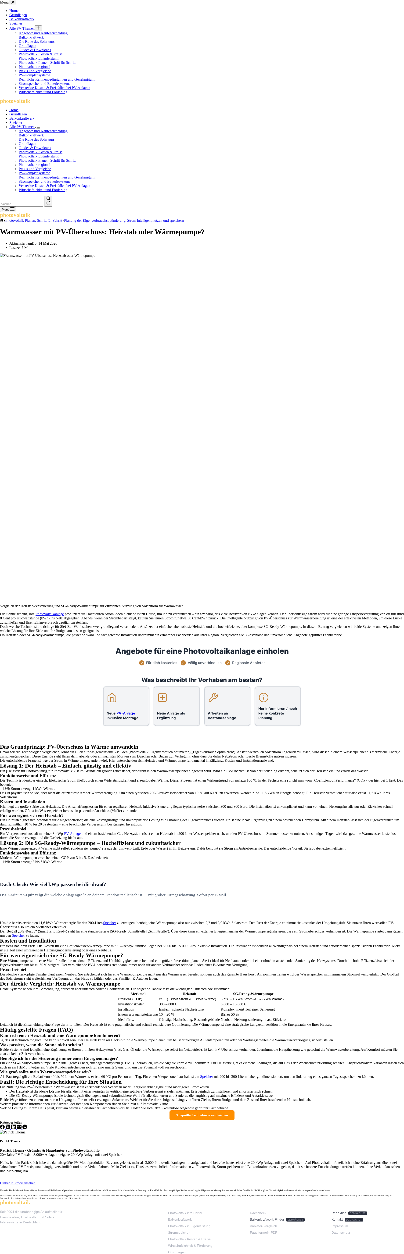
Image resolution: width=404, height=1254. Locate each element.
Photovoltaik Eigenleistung (38, 156)
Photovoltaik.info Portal (185, 1213)
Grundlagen (18, 114)
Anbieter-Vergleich (263, 1226)
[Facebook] (3, 1128)
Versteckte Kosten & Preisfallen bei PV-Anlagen (54, 186)
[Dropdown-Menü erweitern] (38, 128)
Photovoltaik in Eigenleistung (189, 1226)
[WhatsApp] (24, 1128)
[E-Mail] (19, 1128)
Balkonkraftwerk (21, 118)
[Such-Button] (48, 201)
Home (13, 110)
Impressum (340, 1226)
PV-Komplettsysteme (34, 173)
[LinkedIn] (14, 1128)
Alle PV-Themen (22, 127)
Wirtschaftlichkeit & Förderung (190, 1245)
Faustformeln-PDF (263, 1232)
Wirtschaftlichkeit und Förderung (43, 190)
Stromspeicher (179, 1232)
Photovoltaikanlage (50, 614)
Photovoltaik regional (34, 165)
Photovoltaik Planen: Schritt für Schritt (47, 160)
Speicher (15, 123)
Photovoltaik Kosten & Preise (40, 152)
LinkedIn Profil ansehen (18, 1183)
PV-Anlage (72, 834)
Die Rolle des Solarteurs (36, 139)
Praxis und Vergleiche (35, 169)
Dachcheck (258, 1213)
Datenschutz (341, 1232)
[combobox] (21, 204)
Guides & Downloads (35, 148)
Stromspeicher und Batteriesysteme (44, 181)
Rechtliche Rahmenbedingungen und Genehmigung (57, 177)
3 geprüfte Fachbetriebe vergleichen (202, 1115)
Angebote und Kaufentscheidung (43, 131)
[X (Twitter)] (8, 1128)
